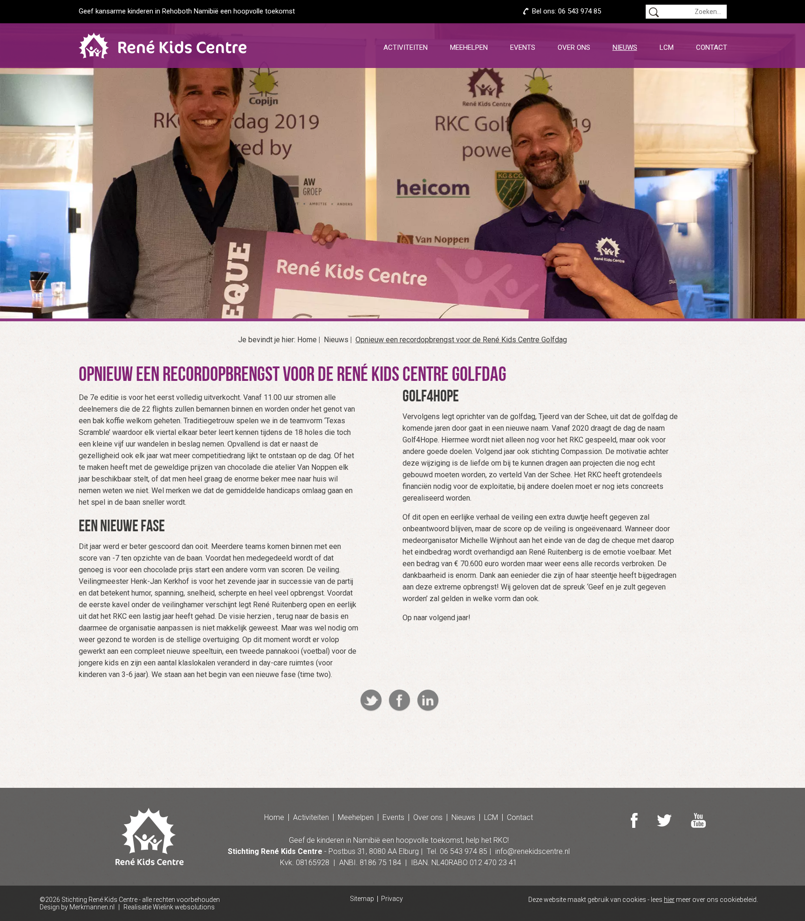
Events (522, 47)
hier (669, 899)
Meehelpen (469, 47)
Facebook (399, 700)
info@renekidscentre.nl (532, 851)
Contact (711, 47)
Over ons (574, 47)
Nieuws (625, 47)
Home (307, 340)
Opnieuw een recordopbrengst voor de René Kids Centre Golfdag (461, 340)
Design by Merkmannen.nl (77, 907)
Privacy (392, 899)
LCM (667, 47)
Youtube (698, 820)
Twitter (371, 700)
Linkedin (428, 700)
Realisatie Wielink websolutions (169, 907)
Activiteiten (405, 47)
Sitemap (362, 899)
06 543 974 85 (579, 11)
